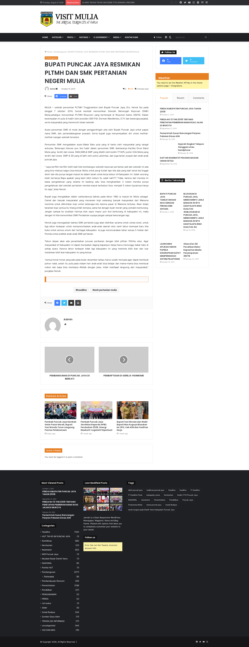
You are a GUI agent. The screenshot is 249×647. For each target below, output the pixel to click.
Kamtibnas (47, 541)
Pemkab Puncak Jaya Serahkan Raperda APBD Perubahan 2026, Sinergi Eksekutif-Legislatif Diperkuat (96, 425)
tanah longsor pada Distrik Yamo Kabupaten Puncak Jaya (151, 510)
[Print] (78, 303)
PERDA (45, 599)
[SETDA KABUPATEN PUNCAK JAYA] (70, 19)
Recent (180, 98)
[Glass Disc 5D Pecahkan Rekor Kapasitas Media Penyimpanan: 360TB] (193, 238)
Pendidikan (47, 590)
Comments (198, 98)
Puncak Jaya (187, 500)
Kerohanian (47, 545)
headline (82, 289)
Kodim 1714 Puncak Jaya (187, 495)
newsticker (145, 500)
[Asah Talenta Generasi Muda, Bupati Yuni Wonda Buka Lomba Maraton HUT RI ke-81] (116, 507)
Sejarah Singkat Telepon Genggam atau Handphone (191, 147)
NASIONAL (47, 563)
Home (45, 37)
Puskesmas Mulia (135, 505)
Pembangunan (60, 52)
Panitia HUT (47, 567)
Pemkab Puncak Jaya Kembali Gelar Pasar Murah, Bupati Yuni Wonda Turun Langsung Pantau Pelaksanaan (60, 425)
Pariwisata (49, 576)
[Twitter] (64, 303)
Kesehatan (47, 550)
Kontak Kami (131, 37)
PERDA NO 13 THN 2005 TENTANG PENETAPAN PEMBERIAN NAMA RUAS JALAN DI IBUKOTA (181, 122)
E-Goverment (101, 37)
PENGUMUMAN (49, 594)
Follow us (90, 537)
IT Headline (195, 490)
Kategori (57, 37)
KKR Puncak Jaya (50, 554)
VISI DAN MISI (48, 630)
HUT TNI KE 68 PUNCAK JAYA (56, 536)
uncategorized (48, 625)
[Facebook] (57, 303)
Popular (164, 98)
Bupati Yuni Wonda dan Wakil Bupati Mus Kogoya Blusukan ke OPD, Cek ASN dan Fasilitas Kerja (132, 425)
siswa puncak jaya (153, 505)
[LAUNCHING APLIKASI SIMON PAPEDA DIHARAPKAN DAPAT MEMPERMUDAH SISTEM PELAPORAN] (170, 238)
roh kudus (46, 603)
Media (116, 37)
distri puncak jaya (135, 490)
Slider (44, 608)
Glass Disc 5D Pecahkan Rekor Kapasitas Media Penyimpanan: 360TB (192, 249)
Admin (52, 89)
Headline (46, 532)
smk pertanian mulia (105, 289)
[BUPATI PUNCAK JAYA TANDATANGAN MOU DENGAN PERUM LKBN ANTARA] (170, 188)
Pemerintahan (48, 585)
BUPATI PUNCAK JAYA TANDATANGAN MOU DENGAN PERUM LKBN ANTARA (168, 201)
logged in (61, 457)
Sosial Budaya (48, 612)
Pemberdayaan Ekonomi (53, 581)
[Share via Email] (71, 303)
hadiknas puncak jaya (155, 490)
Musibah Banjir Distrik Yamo (55, 559)
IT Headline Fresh (135, 495)
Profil (70, 37)
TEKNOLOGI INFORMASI (53, 621)
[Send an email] (56, 89)
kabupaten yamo (153, 495)
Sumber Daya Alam (51, 616)
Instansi (83, 37)
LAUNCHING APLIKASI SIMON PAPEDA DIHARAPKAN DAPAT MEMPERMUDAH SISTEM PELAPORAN (170, 251)
